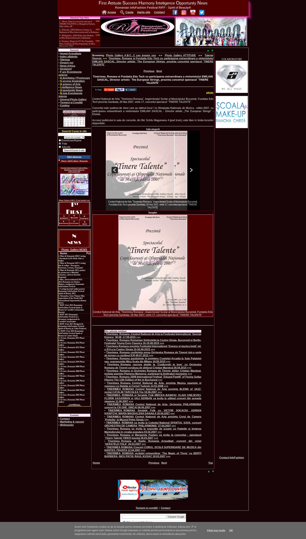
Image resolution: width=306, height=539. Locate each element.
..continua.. (74, 404)
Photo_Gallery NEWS (74, 249)
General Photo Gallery (73, 99)
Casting (64, 105)
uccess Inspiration (72, 81)
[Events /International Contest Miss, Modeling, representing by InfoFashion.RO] (74, 184)
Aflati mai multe (216, 530)
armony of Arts (70, 84)
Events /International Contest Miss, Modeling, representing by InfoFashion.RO (74, 170)
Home (96, 463)
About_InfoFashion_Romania (74, 161)
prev (114, 170)
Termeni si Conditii (71, 102)
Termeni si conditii (147, 508)
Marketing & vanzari (72, 421)
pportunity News (71, 90)
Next (159, 71)
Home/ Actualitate (70, 53)
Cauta (129, 12)
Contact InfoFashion (231, 457)
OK (231, 530)
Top (210, 463)
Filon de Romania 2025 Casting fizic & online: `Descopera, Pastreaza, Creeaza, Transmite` (72, 265)
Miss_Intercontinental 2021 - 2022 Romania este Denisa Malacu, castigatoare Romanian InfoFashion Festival (71, 283)
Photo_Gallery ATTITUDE (180, 55)
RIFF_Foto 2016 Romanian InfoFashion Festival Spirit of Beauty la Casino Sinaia (71, 333)
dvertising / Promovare (75, 78)
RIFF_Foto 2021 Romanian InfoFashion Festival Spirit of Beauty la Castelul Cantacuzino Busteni (71, 308)
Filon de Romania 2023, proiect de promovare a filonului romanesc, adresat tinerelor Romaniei (71, 273)
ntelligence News (71, 87)
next (191, 170)
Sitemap (65, 59)
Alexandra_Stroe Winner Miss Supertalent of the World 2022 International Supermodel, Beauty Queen (72, 299)
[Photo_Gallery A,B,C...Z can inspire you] (74, 214)
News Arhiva (67, 66)
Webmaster (67, 425)
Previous (149, 71)
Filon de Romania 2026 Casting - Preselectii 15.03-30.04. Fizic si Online (72, 258)
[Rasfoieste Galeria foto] (137, 35)
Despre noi (66, 62)
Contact (159, 12)
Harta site (143, 12)
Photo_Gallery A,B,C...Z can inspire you (74, 200)
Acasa (111, 12)
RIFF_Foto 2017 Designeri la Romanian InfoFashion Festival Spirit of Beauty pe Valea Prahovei (72, 326)
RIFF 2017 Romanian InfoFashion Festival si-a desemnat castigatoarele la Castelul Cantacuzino (69, 318)
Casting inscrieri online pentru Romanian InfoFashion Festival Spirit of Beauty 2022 (71, 291)
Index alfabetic (69, 56)
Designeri (66, 69)
